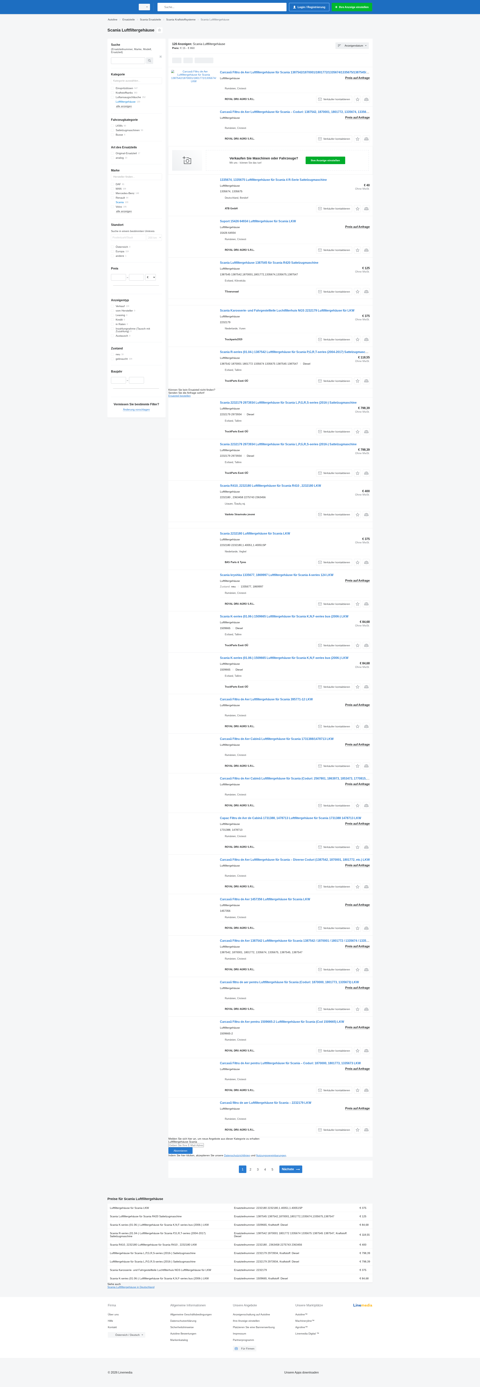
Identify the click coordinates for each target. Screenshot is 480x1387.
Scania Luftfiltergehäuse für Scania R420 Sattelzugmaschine (146, 1216)
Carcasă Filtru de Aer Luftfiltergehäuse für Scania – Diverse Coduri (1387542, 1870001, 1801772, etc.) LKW (295, 859)
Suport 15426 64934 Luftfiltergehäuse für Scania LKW (258, 221)
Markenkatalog (179, 1339)
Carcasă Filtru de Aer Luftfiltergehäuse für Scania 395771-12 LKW (266, 699)
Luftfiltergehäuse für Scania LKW (129, 1207)
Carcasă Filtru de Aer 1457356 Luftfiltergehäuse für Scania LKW (265, 899)
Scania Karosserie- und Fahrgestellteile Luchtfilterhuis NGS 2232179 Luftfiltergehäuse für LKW (287, 310)
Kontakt (112, 1327)
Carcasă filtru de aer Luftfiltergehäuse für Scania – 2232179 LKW (265, 1102)
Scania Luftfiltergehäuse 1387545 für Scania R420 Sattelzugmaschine (269, 262)
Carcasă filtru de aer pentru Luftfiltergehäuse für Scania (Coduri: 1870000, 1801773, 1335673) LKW (289, 982)
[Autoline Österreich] (121, 7)
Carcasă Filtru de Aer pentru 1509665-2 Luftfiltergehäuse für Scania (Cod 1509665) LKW (282, 1021)
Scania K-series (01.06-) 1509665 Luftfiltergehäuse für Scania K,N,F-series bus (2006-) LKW (284, 616)
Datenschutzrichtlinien (237, 1155)
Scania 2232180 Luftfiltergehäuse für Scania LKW (255, 533)
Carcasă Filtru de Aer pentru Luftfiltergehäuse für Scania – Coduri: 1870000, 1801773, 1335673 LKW (290, 1063)
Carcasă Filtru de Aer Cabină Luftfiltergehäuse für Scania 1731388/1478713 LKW (277, 738)
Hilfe (110, 1320)
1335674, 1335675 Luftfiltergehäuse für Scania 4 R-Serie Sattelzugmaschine (273, 179)
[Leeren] (160, 56)
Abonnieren (180, 1150)
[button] (357, 99)
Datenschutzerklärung (183, 1320)
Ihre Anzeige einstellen (325, 160)
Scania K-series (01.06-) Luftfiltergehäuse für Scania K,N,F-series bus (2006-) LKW (159, 1224)
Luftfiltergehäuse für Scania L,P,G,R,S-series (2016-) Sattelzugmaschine (153, 1253)
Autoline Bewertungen (183, 1333)
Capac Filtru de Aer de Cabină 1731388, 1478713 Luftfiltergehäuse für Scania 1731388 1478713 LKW (290, 818)
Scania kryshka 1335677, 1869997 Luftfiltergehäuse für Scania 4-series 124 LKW (276, 575)
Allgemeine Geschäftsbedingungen (191, 1314)
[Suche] (161, 7)
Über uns (113, 1314)
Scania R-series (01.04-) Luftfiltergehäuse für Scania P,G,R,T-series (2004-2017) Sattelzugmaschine (158, 1235)
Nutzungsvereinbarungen (271, 1155)
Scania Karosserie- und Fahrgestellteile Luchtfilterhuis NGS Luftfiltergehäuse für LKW (160, 1269)
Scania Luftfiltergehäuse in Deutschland (130, 1287)
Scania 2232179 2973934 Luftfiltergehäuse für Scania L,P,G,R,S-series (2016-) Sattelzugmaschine (288, 402)
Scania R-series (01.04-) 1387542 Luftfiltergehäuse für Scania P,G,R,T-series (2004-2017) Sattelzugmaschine (295, 352)
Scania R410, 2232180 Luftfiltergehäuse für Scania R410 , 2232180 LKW (270, 485)
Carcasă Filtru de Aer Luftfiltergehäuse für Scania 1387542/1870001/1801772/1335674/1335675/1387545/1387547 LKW (303, 72)
